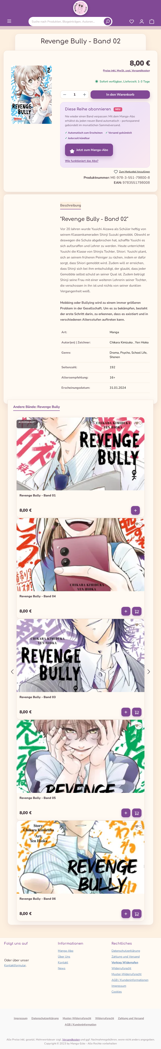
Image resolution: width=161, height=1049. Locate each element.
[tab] (70, 205)
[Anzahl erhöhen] (84, 95)
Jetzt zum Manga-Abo (92, 150)
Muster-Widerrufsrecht (127, 974)
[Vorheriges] (12, 672)
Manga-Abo (65, 951)
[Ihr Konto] (142, 21)
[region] (31, 96)
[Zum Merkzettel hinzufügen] (138, 423)
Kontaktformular (15, 965)
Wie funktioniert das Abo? (81, 161)
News (61, 968)
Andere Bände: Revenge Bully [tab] (36, 407)
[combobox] (67, 21)
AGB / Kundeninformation (80, 1024)
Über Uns (64, 957)
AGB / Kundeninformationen (130, 980)
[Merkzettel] (132, 21)
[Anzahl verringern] (64, 95)
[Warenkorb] (152, 21)
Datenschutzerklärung (126, 951)
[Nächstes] (149, 672)
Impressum (119, 986)
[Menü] (9, 21)
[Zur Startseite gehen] (80, 8)
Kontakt (63, 962)
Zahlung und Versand (126, 957)
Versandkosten (71, 1039)
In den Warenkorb (120, 94)
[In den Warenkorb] (137, 611)
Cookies (117, 992)
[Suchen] (107, 21)
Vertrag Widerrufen (125, 962)
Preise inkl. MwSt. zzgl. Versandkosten (126, 70)
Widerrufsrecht (121, 968)
